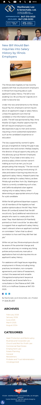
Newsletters (11, 357)
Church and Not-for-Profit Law (19, 343)
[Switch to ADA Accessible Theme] (3, 402)
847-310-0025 (28, 17)
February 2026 (12, 315)
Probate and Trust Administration (20, 359)
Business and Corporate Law (18, 341)
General (9, 354)
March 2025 (11, 323)
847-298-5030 (25, 19)
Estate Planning (13, 351)
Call (9, 2)
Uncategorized (12, 362)
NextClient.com (20, 401)
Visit (20, 2)
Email (15, 2)
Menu (34, 2)
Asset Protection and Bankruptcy (20, 338)
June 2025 (10, 320)
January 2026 (12, 317)
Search (24, 2)
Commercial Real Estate (16, 346)
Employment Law (13, 349)
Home (4, 2)
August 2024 (11, 325)
